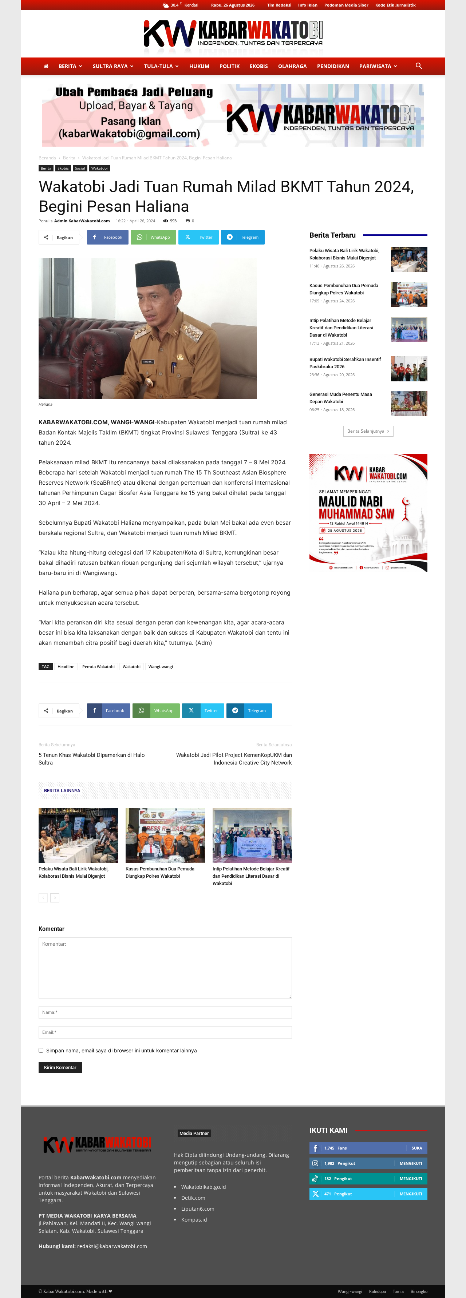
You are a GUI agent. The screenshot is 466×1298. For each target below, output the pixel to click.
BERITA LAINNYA (62, 790)
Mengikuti (411, 1163)
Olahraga (292, 66)
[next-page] (54, 897)
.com (141, 1246)
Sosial (80, 168)
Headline (66, 666)
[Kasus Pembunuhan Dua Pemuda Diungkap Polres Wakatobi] (165, 835)
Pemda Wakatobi (98, 666)
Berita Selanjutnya (365, 431)
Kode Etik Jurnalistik (395, 5)
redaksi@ (88, 1246)
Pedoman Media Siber (346, 5)
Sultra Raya (110, 66)
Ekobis (259, 66)
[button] (418, 66)
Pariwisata (375, 66)
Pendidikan (333, 66)
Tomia (398, 1291)
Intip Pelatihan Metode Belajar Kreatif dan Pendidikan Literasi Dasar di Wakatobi (251, 876)
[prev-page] (43, 897)
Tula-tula (158, 66)
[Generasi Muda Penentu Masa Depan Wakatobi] (409, 403)
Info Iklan (307, 5)
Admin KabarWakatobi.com (82, 220)
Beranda (47, 158)
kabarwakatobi (117, 1246)
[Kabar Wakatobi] (233, 34)
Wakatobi (99, 168)
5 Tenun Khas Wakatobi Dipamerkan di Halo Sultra (92, 759)
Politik (230, 66)
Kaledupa (377, 1291)
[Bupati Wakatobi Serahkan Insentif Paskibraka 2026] (409, 368)
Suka (417, 1148)
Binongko (419, 1291)
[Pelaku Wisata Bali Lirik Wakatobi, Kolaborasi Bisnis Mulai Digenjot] (78, 835)
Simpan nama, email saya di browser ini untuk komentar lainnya (121, 1050)
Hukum (199, 66)
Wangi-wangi (161, 666)
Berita (67, 66)
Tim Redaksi (279, 5)
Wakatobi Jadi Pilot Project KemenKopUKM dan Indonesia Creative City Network (234, 759)
